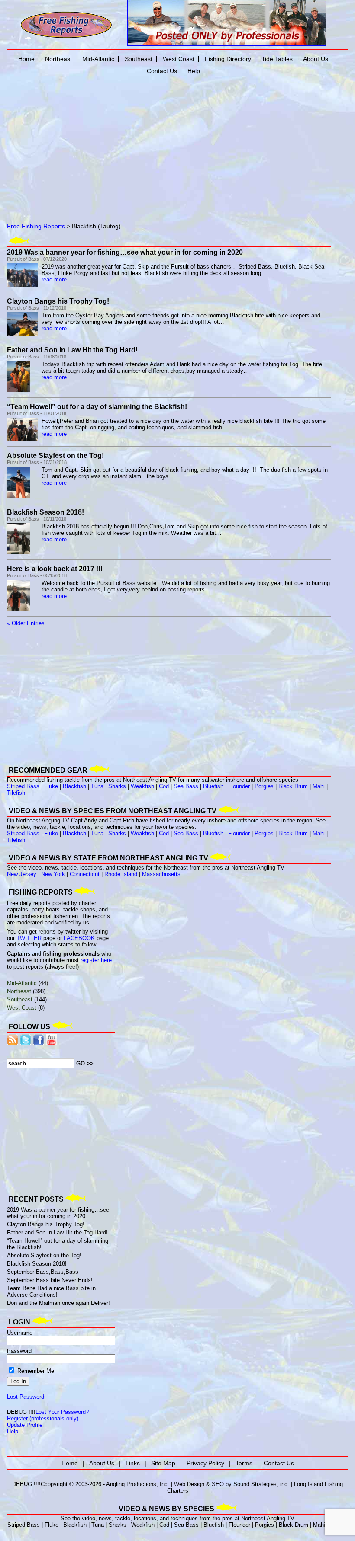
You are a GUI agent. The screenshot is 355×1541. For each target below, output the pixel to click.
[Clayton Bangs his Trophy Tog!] (22, 333)
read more (54, 279)
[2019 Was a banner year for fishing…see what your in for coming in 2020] (22, 284)
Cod (164, 786)
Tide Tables (277, 58)
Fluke (51, 786)
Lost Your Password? (62, 1412)
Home (26, 58)
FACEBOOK (79, 938)
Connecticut (85, 874)
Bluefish (213, 786)
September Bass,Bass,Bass (42, 1272)
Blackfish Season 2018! (45, 512)
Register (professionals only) (42, 1418)
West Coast (21, 1007)
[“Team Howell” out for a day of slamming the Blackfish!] (22, 439)
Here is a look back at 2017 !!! (55, 568)
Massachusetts (161, 874)
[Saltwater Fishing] (66, 38)
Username (19, 1333)
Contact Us (162, 70)
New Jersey (21, 874)
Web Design (189, 1484)
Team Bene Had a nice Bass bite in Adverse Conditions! (51, 1291)
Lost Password (25, 1397)
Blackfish (74, 786)
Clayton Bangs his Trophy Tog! (58, 301)
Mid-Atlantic (22, 983)
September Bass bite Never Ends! (50, 1280)
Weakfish (142, 786)
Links (133, 1463)
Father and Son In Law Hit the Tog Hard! (72, 350)
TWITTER (29, 938)
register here (96, 960)
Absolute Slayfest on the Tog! (55, 455)
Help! (13, 1431)
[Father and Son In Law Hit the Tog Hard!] (18, 390)
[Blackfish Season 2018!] (18, 552)
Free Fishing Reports (36, 226)
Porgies (264, 786)
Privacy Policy (205, 1463)
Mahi (319, 786)
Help (193, 70)
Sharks (117, 786)
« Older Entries (26, 623)
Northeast (19, 991)
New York (53, 874)
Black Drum (293, 786)
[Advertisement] (106, 144)
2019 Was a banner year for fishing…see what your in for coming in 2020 (125, 252)
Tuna (97, 786)
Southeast (19, 999)
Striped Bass (23, 786)
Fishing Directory (228, 58)
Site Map (163, 1463)
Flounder (239, 786)
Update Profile (24, 1425)
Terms (244, 1463)
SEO (218, 1484)
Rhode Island (120, 874)
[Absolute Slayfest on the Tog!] (18, 495)
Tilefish (16, 793)
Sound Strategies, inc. (261, 1484)
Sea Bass (186, 786)
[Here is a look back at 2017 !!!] (18, 609)
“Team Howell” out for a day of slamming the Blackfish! (97, 406)
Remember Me (35, 1371)
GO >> (85, 1063)
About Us (315, 58)
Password (19, 1351)
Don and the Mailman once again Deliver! (58, 1303)
